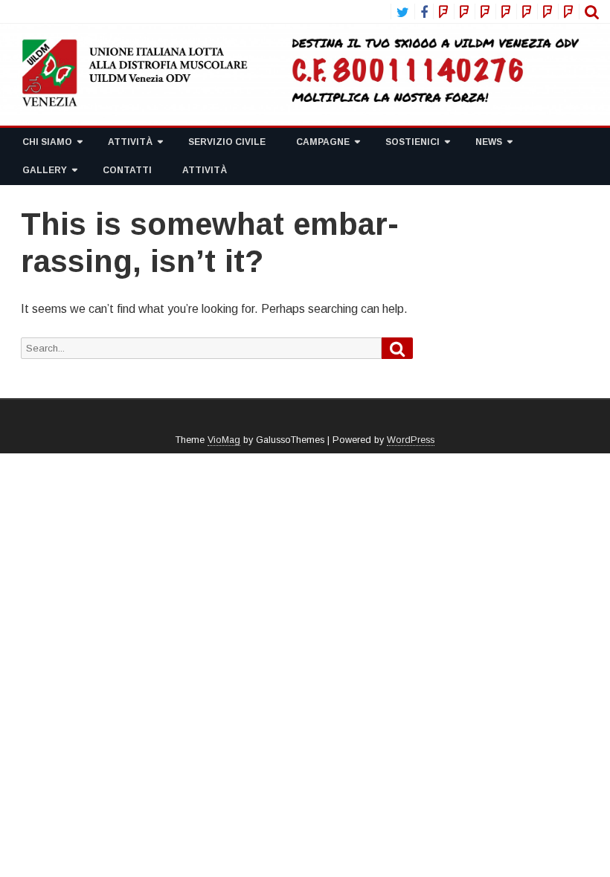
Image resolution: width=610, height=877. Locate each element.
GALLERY (44, 170)
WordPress (410, 440)
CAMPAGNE (323, 142)
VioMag (224, 440)
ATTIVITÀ (130, 142)
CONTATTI (127, 170)
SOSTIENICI (412, 142)
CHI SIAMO (47, 142)
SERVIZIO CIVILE (227, 142)
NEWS (488, 142)
